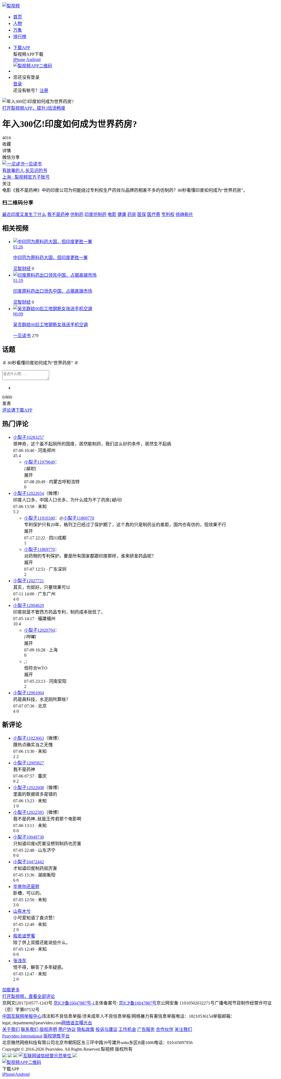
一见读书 (22, 335)
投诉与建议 (106, 1029)
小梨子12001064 (28, 692)
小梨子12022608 (28, 787)
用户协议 (67, 1029)
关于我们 (11, 1029)
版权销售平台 (56, 1036)
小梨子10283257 (28, 437)
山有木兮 (22, 911)
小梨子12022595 (28, 812)
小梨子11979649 (39, 462)
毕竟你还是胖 (26, 886)
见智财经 (22, 268)
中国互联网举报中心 (22, 1016)
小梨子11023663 (28, 738)
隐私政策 (85, 1029)
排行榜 (19, 36)
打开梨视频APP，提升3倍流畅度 (33, 108)
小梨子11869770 (78, 518)
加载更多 (11, 990)
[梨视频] (11, 6)
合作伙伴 (164, 1029)
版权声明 (48, 1029)
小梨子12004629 (28, 605)
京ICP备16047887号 (137, 1003)
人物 (17, 23)
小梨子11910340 (39, 518)
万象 (17, 30)
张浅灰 (19, 960)
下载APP (21, 47)
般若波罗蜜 (24, 936)
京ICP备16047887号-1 (74, 1003)
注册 (44, 90)
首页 (17, 17)
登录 (17, 84)
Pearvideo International (22, 1036)
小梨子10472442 (28, 861)
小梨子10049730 (28, 837)
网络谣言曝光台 (76, 1022)
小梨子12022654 (28, 493)
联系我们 (29, 1029)
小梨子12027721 (28, 580)
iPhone (19, 59)
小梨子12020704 (39, 630)
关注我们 (183, 1029)
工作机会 (127, 1029)
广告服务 (146, 1029)
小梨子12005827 (28, 763)
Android (33, 59)
